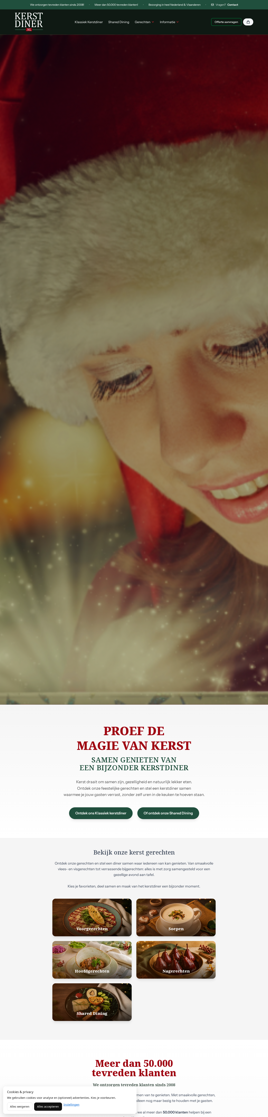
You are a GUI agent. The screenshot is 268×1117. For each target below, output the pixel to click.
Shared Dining (118, 22)
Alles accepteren (48, 1106)
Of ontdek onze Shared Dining (168, 813)
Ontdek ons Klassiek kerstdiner (100, 813)
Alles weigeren (19, 1106)
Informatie (167, 22)
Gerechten (142, 22)
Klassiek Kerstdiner (89, 22)
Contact (232, 4)
